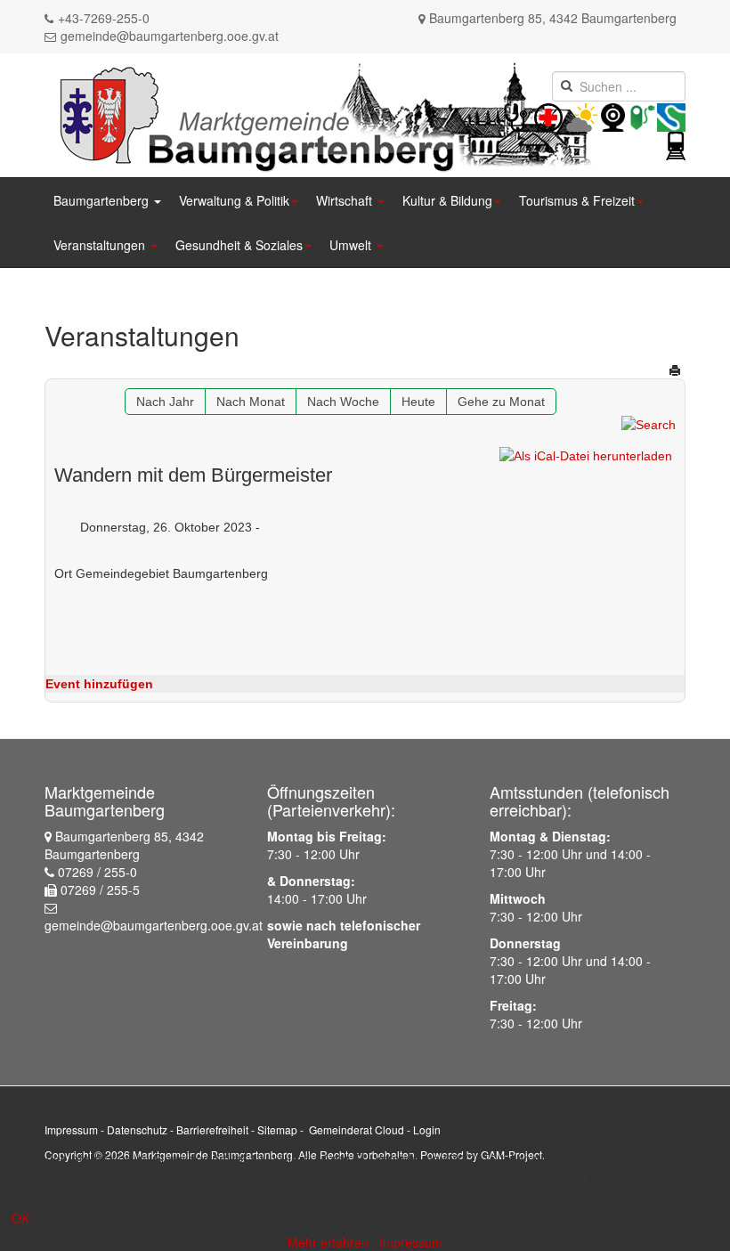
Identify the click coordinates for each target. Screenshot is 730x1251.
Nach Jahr (165, 401)
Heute (418, 401)
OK (20, 1218)
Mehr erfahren (328, 1242)
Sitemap (277, 1129)
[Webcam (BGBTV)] (613, 116)
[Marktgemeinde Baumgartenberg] (322, 113)
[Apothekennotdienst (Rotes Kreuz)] (564, 116)
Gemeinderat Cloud (356, 1129)
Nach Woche (343, 401)
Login (427, 1129)
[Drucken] (675, 370)
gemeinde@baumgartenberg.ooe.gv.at (170, 36)
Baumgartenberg (102, 200)
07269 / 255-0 (97, 872)
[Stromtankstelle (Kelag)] (643, 116)
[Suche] (648, 424)
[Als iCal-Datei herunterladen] (585, 456)
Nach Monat (250, 401)
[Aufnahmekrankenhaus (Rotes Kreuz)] (548, 116)
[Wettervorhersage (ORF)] (582, 116)
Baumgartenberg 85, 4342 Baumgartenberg (553, 18)
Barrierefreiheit (212, 1129)
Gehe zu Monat (501, 401)
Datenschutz (137, 1129)
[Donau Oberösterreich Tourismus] (671, 116)
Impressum (71, 1129)
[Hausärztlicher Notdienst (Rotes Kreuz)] (516, 116)
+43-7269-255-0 (104, 18)
